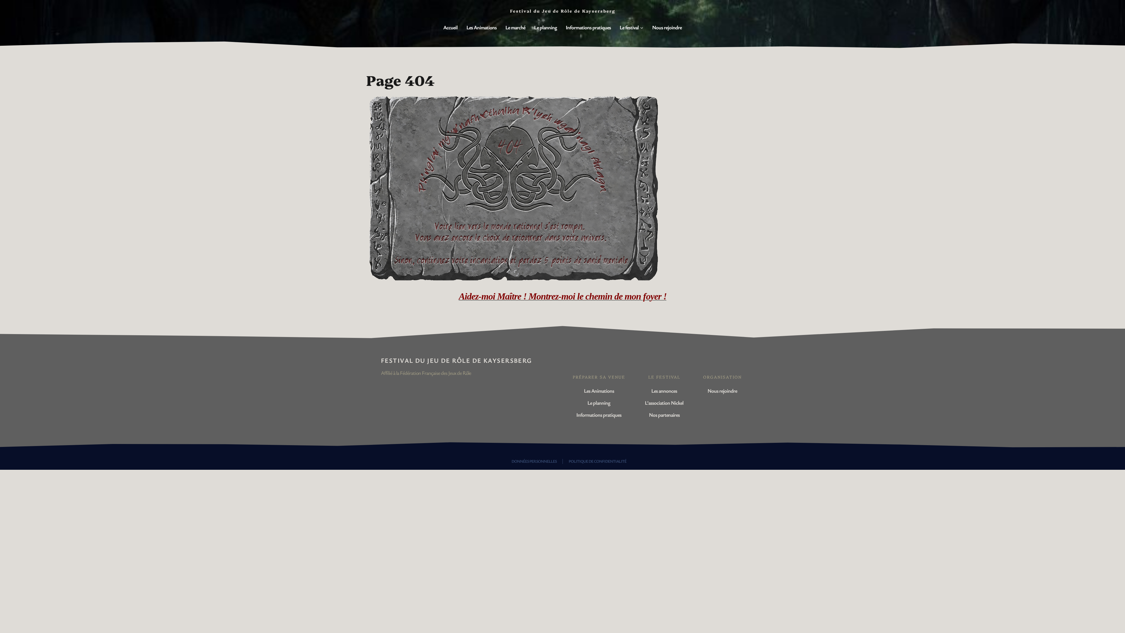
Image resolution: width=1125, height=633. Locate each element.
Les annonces (664, 390)
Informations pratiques (598, 414)
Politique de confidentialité (597, 461)
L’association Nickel (664, 402)
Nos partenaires (664, 414)
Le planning (598, 402)
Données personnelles (534, 461)
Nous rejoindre (722, 390)
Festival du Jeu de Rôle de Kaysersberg (456, 360)
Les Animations (599, 390)
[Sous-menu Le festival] (641, 27)
